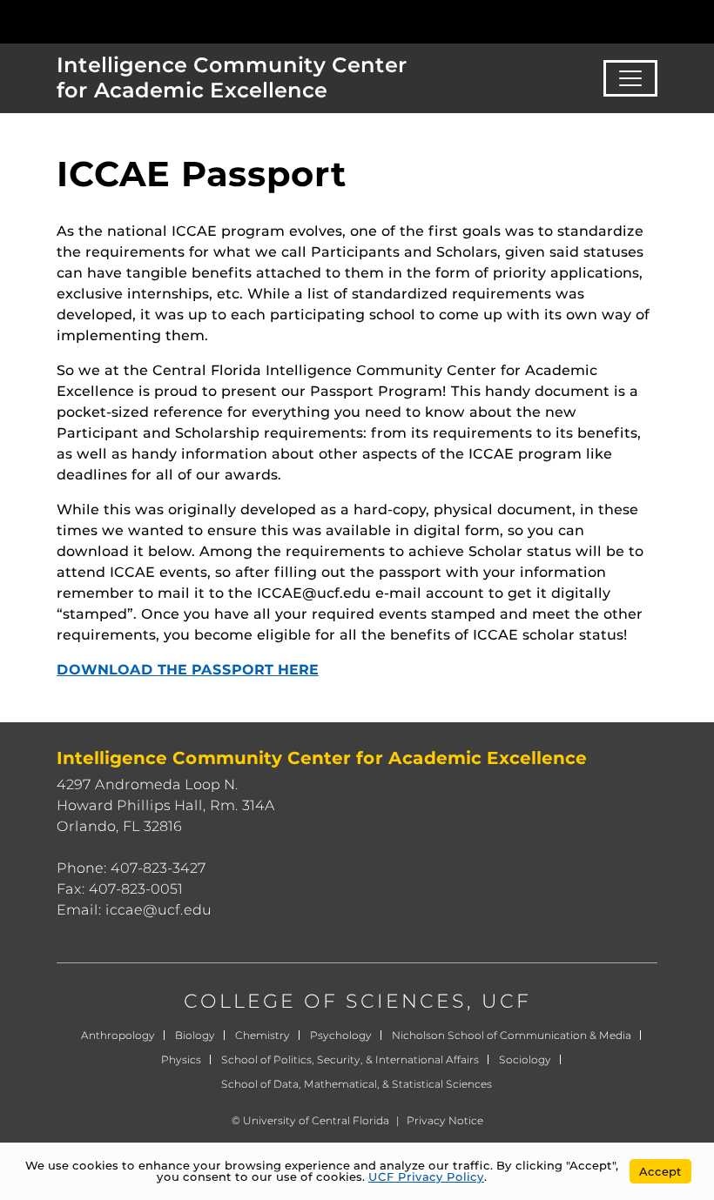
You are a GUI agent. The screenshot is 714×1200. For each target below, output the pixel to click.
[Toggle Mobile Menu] (697, 20)
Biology (195, 1035)
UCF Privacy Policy (426, 1176)
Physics (181, 1059)
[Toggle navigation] (630, 78)
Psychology (341, 1035)
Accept (660, 1171)
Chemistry (262, 1035)
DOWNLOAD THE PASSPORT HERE (188, 669)
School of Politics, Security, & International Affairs (350, 1059)
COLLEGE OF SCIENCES (325, 1001)
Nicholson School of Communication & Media (511, 1035)
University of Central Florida (316, 1120)
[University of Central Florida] (129, 21)
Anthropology (118, 1035)
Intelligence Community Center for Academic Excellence (232, 77)
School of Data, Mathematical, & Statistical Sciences (356, 1083)
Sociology (525, 1059)
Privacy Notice (445, 1120)
